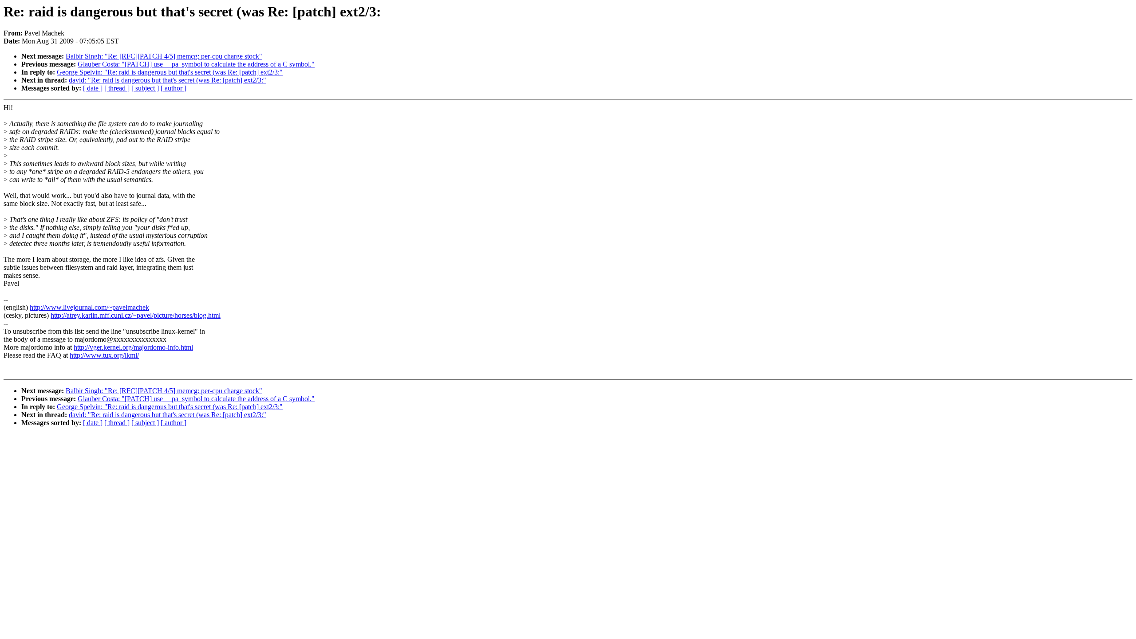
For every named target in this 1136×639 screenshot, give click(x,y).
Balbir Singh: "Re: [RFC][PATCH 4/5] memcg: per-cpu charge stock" (164, 56)
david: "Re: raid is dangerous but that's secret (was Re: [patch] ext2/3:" (167, 80)
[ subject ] (145, 88)
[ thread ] (117, 88)
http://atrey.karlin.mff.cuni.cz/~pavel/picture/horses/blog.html (136, 315)
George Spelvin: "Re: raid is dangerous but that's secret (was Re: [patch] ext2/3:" (170, 72)
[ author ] (173, 88)
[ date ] (93, 88)
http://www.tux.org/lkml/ (104, 355)
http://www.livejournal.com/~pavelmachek (89, 307)
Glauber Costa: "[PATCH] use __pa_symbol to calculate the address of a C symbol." (196, 64)
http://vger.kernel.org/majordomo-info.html (133, 347)
